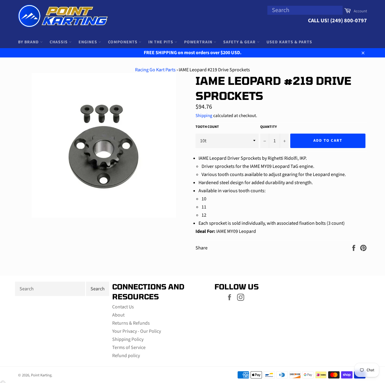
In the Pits (161, 42)
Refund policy (126, 355)
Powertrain (199, 42)
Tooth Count (207, 127)
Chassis (59, 42)
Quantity (268, 127)
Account (360, 11)
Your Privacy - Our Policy (136, 331)
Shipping (204, 116)
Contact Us (123, 307)
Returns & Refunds (131, 323)
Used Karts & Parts (289, 42)
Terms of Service (129, 347)
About (118, 315)
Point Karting (41, 375)
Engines (88, 42)
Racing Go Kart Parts (155, 69)
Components (123, 42)
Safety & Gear (240, 42)
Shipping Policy (127, 339)
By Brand (29, 42)
